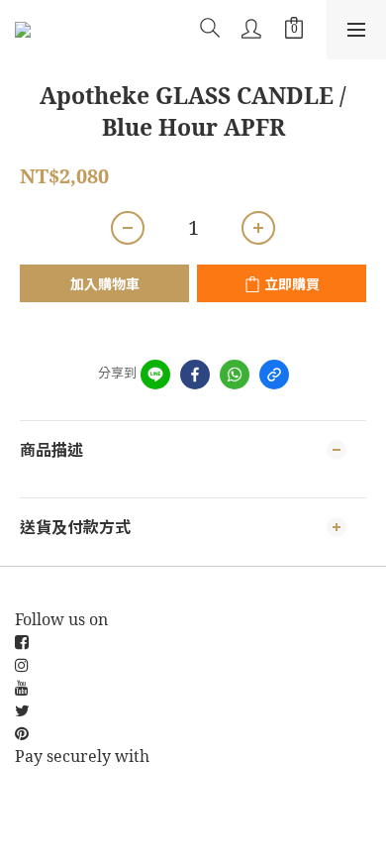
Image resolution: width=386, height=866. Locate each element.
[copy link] (274, 374)
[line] (155, 374)
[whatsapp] (234, 374)
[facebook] (195, 374)
